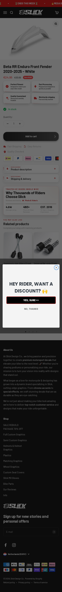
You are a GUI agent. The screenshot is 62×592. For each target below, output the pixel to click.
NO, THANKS (31, 308)
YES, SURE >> (31, 300)
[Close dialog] (56, 267)
